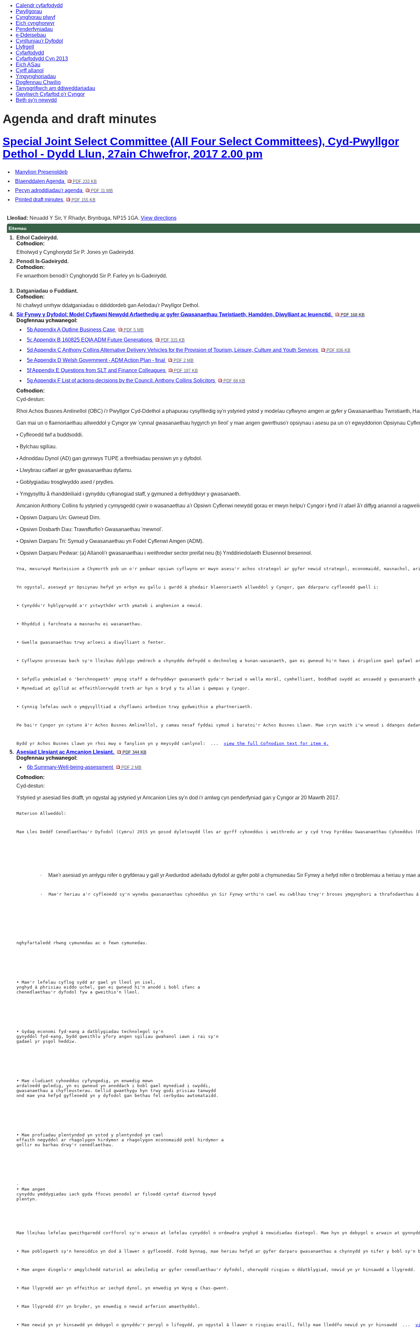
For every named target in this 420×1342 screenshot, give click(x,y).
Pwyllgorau (29, 11)
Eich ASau (28, 64)
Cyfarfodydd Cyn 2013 (42, 58)
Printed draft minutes (55, 199)
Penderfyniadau (34, 29)
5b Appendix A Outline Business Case (85, 329)
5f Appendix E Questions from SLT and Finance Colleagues (112, 370)
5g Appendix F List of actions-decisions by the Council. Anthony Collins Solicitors (136, 380)
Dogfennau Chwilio (38, 82)
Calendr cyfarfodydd (39, 5)
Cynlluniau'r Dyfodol (39, 41)
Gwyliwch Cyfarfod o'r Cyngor (50, 94)
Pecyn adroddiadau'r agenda (64, 190)
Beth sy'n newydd (36, 100)
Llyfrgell (25, 47)
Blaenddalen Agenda (56, 181)
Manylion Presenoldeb (41, 172)
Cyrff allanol (30, 70)
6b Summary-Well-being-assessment (84, 767)
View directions (159, 218)
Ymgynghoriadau (36, 76)
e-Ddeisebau (31, 35)
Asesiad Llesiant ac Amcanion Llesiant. (81, 752)
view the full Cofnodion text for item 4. (276, 743)
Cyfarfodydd (30, 53)
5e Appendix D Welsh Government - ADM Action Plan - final (110, 360)
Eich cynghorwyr (35, 23)
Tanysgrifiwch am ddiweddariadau (55, 88)
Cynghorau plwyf (35, 17)
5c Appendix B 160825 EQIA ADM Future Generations (106, 340)
